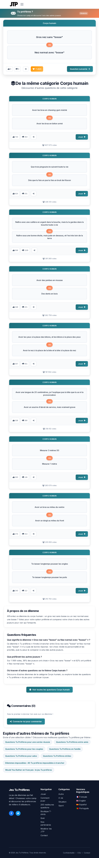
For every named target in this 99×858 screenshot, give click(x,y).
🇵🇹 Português (82, 808)
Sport (61, 805)
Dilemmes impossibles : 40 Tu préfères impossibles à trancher (34, 763)
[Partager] (33, 137)
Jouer (43, 794)
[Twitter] (18, 813)
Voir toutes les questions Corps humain (51, 689)
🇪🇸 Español (81, 804)
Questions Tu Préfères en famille (65, 749)
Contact (44, 835)
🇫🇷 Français (81, 797)
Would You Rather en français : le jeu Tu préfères (28, 770)
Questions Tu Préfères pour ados (21, 756)
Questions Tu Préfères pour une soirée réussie (27, 742)
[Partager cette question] (25, 69)
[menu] (22, 4)
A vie (60, 798)
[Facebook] (11, 813)
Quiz (43, 818)
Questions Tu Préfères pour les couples (24, 749)
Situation (62, 802)
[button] (49, 37)
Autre (61, 794)
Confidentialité (68, 853)
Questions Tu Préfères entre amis (72, 742)
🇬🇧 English (81, 800)
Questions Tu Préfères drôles (57, 756)
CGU (79, 853)
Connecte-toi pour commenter (27, 721)
